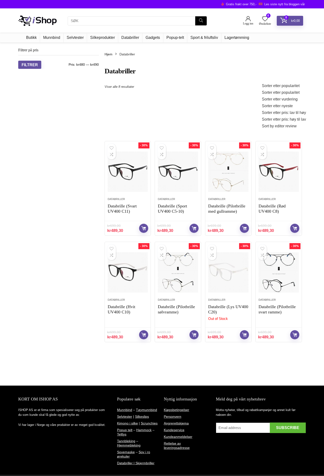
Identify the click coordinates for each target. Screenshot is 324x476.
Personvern (172, 416)
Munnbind (51, 37)
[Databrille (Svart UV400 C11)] (128, 171)
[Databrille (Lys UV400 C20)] (228, 272)
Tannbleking (126, 441)
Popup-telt (175, 37)
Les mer (244, 334)
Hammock (144, 430)
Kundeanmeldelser (178, 437)
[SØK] (201, 20)
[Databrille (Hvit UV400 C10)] (128, 272)
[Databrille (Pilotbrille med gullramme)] (228, 171)
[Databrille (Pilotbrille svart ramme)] (279, 272)
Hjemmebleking (129, 445)
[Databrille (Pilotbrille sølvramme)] (178, 272)
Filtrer (30, 65)
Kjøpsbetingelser (176, 410)
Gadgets (153, 37)
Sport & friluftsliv (204, 37)
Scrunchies (149, 423)
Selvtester (75, 37)
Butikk (31, 37)
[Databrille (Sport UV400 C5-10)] (178, 171)
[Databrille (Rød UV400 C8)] (279, 171)
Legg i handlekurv (143, 228)
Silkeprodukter (102, 37)
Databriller (130, 37)
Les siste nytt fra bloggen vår (284, 4)
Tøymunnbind (146, 410)
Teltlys (121, 434)
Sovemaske (126, 452)
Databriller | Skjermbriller (135, 463)
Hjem (108, 54)
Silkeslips (142, 416)
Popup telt (124, 430)
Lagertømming (236, 37)
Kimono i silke (127, 423)
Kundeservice (174, 430)
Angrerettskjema (176, 423)
